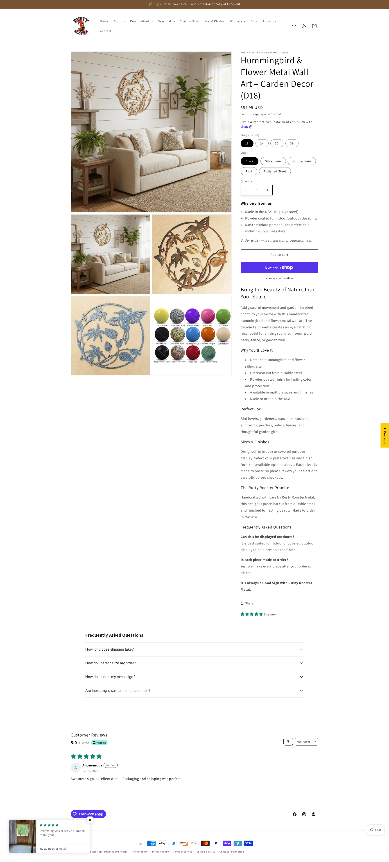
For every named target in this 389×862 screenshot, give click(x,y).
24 (262, 143)
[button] (119, 21)
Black (249, 161)
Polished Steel (275, 171)
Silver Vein (273, 161)
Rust (248, 171)
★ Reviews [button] (384, 435)
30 (277, 143)
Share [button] (249, 603)
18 (247, 143)
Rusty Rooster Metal (92, 851)
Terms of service (182, 851)
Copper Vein (301, 161)
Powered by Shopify (115, 851)
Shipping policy (206, 851)
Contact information (231, 851)
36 (292, 143)
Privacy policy (160, 851)
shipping (258, 114)
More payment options (279, 278)
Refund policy (140, 851)
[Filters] (288, 741)
